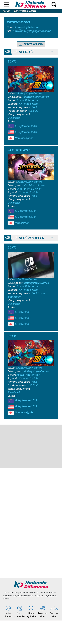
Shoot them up (25, 188)
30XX (12, 61)
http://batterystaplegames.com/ (32, 31)
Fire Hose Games (27, 279)
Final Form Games (34, 185)
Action (20, 100)
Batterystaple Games (29, 93)
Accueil (6, 10)
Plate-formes (32, 100)
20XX (12, 247)
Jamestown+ (19, 150)
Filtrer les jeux (33, 44)
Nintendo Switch (28, 103)
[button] (52, 52)
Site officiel (14, 118)
